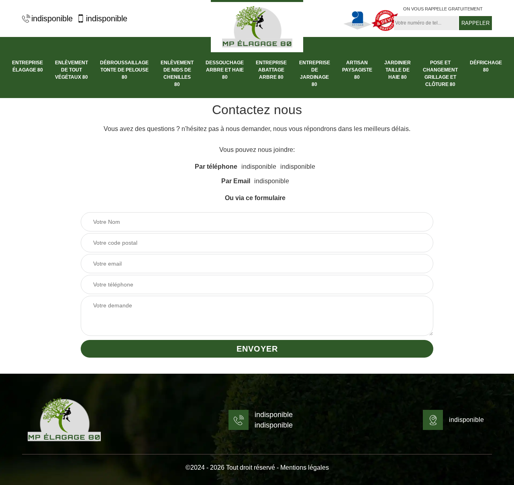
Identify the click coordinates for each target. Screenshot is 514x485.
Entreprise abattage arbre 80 (271, 70)
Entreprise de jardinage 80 (314, 73)
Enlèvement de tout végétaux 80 (71, 70)
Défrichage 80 (486, 66)
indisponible (52, 18)
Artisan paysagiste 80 (357, 70)
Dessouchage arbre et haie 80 (225, 70)
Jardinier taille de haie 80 (397, 70)
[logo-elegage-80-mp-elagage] (64, 420)
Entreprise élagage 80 (27, 66)
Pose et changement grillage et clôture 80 (440, 73)
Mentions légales (304, 467)
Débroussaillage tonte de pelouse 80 (124, 70)
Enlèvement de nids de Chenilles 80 (177, 73)
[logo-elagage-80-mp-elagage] (257, 26)
